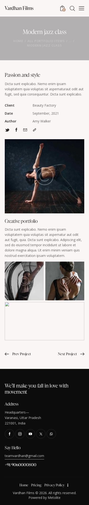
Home (18, 41)
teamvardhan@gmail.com (24, 455)
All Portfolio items (46, 41)
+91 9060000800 (20, 464)
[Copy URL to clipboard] (34, 129)
